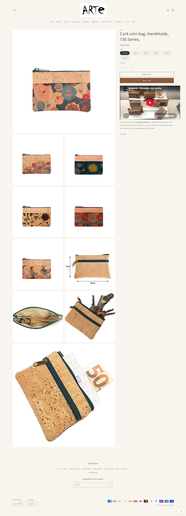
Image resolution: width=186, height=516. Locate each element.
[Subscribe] (110, 484)
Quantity (122, 63)
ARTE (162, 505)
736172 (156, 53)
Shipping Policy (74, 469)
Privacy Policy (86, 469)
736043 (135, 53)
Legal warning (98, 469)
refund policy (109, 469)
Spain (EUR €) (18, 504)
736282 (167, 53)
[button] (14, 10)
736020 (124, 53)
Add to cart (146, 74)
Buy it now (147, 81)
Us (58, 469)
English (31, 504)
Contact (64, 469)
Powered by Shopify (168, 505)
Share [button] (124, 134)
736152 (145, 53)
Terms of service (121, 469)
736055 (124, 58)
